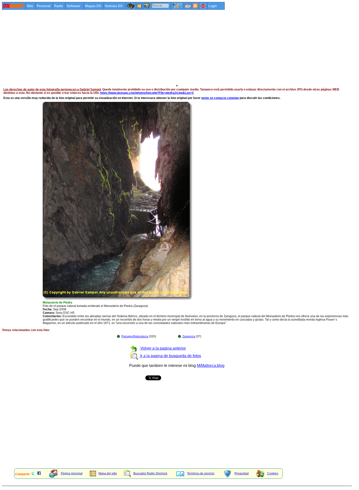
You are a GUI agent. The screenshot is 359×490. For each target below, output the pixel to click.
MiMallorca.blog (210, 365)
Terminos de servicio (200, 473)
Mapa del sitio (107, 473)
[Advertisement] (148, 47)
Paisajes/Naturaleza (134, 336)
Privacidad (241, 473)
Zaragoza (188, 336)
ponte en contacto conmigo (220, 98)
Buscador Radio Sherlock (150, 473)
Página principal (72, 473)
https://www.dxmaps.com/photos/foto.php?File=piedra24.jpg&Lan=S (147, 93)
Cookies (272, 473)
